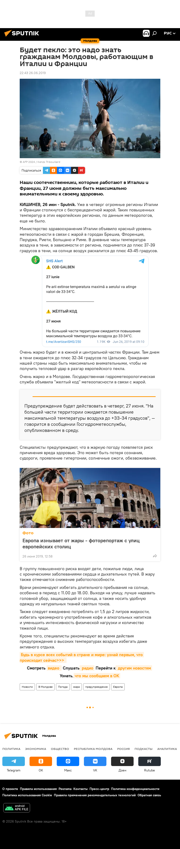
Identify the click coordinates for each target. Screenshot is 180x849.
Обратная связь (149, 795)
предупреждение (96, 686)
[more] (155, 556)
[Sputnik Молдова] (23, 37)
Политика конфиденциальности (135, 789)
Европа (118, 686)
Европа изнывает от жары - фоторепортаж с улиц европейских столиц (80, 543)
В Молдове (45, 686)
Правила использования (38, 789)
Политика (11, 749)
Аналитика (167, 749)
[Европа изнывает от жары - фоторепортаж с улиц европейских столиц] (90, 498)
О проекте (10, 789)
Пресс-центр (99, 789)
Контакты (80, 789)
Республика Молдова (93, 749)
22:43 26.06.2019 (33, 73)
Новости (27, 686)
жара (76, 686)
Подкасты (144, 749)
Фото (28, 533)
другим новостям (134, 668)
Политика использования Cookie (27, 795)
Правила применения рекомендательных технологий (95, 795)
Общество (60, 749)
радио (87, 668)
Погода (63, 686)
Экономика (35, 749)
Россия (123, 749)
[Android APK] (17, 808)
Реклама (65, 789)
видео (54, 668)
